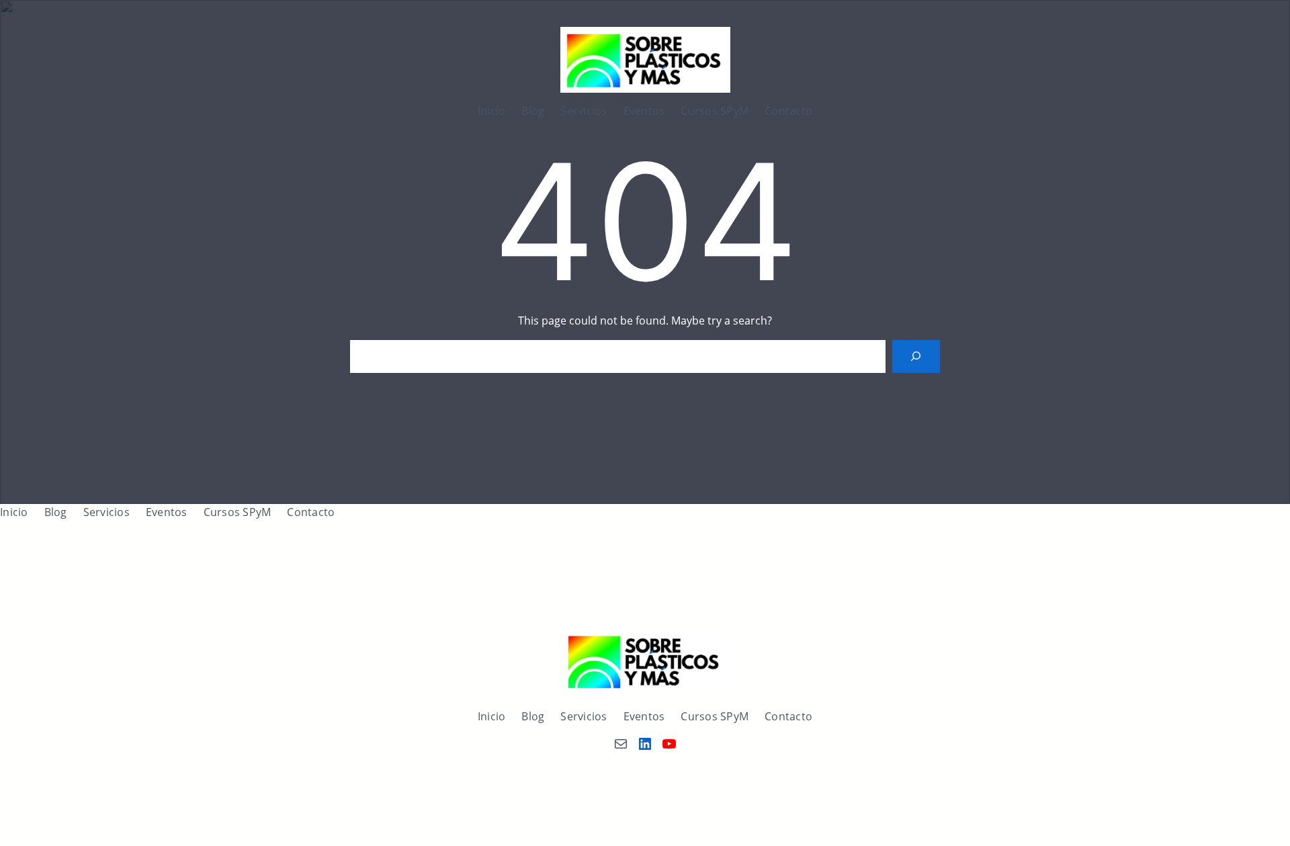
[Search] (916, 356)
